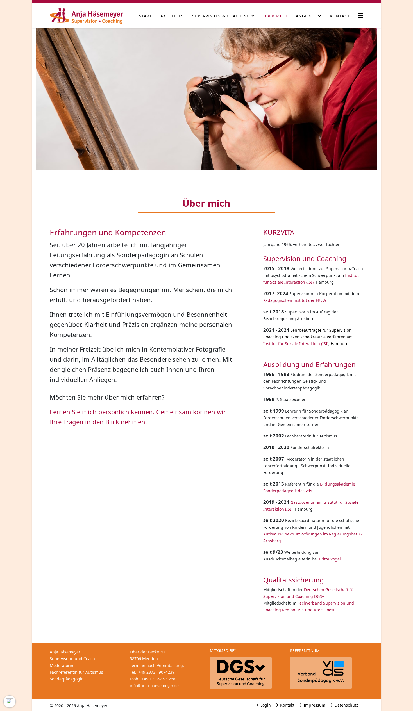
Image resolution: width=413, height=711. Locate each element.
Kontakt (340, 16)
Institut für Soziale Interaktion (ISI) (295, 343)
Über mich (275, 16)
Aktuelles (172, 16)
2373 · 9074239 (156, 672)
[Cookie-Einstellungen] (9, 701)
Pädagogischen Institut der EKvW (294, 300)
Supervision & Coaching (221, 16)
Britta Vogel (330, 559)
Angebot (306, 16)
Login (265, 705)
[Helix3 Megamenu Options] (360, 15)
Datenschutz (345, 705)
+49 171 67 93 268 (158, 679)
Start (145, 16)
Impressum (314, 705)
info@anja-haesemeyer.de (154, 685)
